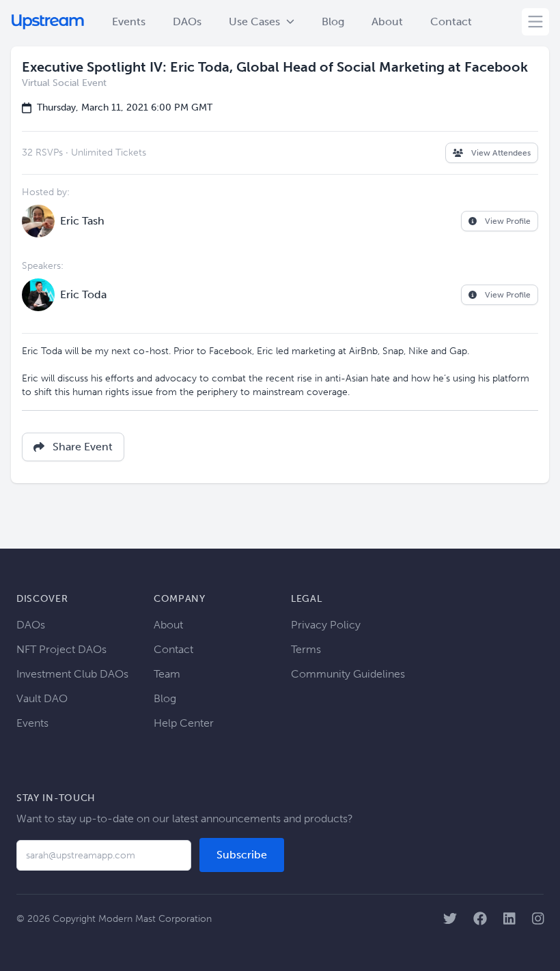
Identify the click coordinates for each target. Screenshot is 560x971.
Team (167, 673)
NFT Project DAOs (61, 649)
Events (128, 21)
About (387, 21)
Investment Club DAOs (72, 673)
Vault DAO (42, 698)
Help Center (184, 722)
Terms (306, 649)
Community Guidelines (348, 673)
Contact (451, 21)
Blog (333, 21)
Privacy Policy (326, 624)
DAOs (187, 21)
